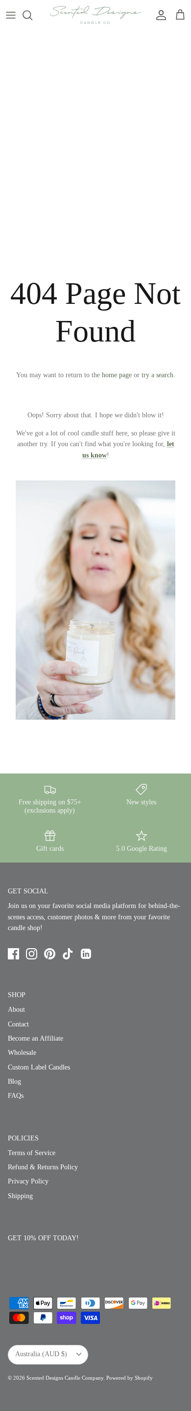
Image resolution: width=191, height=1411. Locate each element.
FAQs (16, 1095)
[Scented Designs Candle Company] (95, 15)
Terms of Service (31, 1153)
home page (117, 375)
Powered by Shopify (129, 1378)
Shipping (20, 1196)
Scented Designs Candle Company (64, 1378)
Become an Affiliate (35, 1038)
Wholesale (22, 1052)
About (16, 1009)
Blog (14, 1081)
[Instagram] (31, 953)
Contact (18, 1024)
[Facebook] (13, 953)
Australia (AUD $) (41, 1354)
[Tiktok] (67, 953)
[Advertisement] (95, 130)
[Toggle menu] (11, 15)
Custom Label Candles (39, 1067)
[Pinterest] (49, 953)
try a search (157, 375)
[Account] (158, 15)
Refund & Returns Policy (43, 1167)
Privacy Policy (28, 1181)
